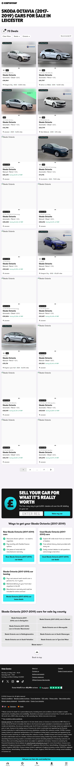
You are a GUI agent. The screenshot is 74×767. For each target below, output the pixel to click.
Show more (36, 645)
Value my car (57, 514)
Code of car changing (37, 701)
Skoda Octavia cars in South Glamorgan (55, 634)
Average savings (6, 722)
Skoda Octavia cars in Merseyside (54, 627)
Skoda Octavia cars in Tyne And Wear (55, 639)
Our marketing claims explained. (12, 719)
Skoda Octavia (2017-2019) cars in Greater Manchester (19, 627)
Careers (60, 668)
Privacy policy (53, 698)
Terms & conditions (7, 698)
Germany (13, 706)
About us (34, 668)
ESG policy (45, 698)
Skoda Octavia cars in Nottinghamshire (19, 634)
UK (5, 706)
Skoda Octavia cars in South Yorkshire (19, 639)
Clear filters (7, 36)
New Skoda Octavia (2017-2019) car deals (19, 558)
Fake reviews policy (64, 698)
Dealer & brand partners (65, 671)
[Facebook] (3, 682)
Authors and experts (38, 674)
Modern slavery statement (9, 701)
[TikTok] (23, 682)
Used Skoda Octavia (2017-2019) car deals (55, 558)
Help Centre (6, 669)
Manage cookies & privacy (21, 698)
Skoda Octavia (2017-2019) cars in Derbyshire (19, 619)
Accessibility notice (23, 701)
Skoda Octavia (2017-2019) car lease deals (18, 598)
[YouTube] (18, 682)
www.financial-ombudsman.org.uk (37, 743)
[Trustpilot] (50, 687)
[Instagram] (13, 682)
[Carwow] (9, 3)
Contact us (35, 671)
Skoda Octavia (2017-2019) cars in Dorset (55, 619)
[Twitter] (8, 682)
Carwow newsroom (38, 677)
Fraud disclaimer (35, 698)
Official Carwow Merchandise (41, 680)
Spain (22, 706)
